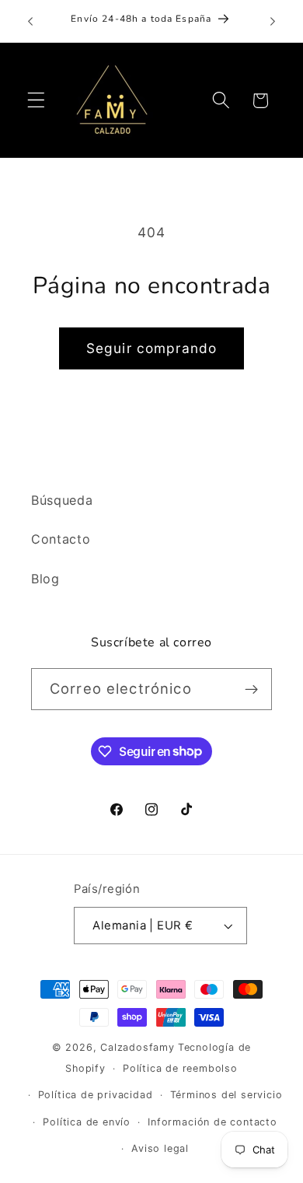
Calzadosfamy (137, 1047)
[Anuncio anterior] (30, 21)
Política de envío (87, 1122)
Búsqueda (62, 500)
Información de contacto (212, 1122)
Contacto (61, 539)
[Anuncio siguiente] (273, 21)
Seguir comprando (151, 348)
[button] (36, 101)
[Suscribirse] (251, 689)
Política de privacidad (95, 1095)
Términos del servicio (226, 1095)
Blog (45, 578)
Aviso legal (160, 1148)
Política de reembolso (180, 1068)
